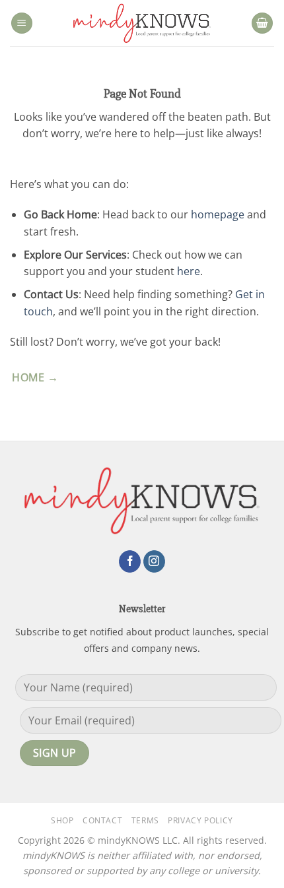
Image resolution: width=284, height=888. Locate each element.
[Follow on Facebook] (130, 561)
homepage (217, 214)
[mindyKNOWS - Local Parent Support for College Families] (142, 23)
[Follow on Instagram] (154, 561)
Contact (102, 820)
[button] (21, 23)
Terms (145, 820)
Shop (62, 820)
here (188, 271)
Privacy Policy (200, 820)
